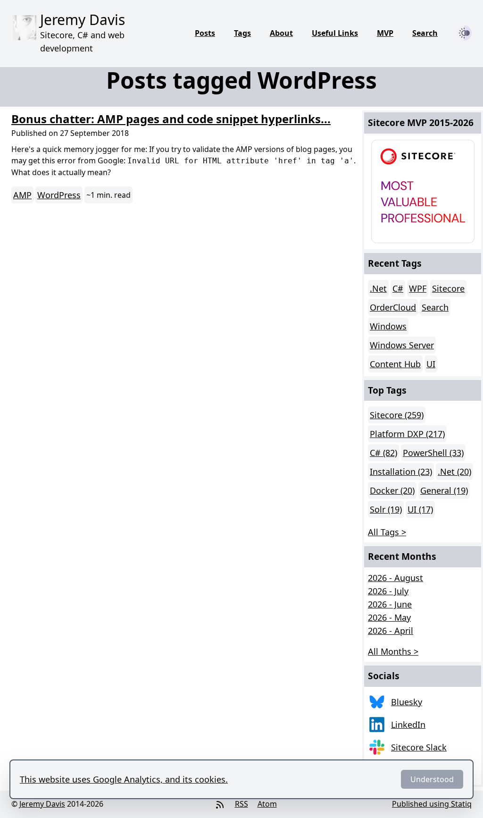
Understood (432, 779)
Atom (267, 804)
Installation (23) (401, 471)
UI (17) (420, 509)
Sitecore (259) (397, 415)
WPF (417, 288)
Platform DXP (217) (407, 433)
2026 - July (388, 591)
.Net (378, 288)
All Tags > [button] (387, 532)
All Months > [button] (393, 651)
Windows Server (402, 345)
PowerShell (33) (433, 452)
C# (397, 288)
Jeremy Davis (42, 804)
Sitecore (448, 288)
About (281, 33)
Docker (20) (392, 490)
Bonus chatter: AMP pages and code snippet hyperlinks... (171, 118)
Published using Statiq (432, 804)
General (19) (444, 490)
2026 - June (390, 604)
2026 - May (389, 617)
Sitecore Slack (419, 747)
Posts (205, 33)
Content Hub (395, 364)
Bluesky (406, 702)
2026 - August (395, 577)
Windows (388, 326)
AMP (22, 195)
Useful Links (335, 33)
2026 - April (390, 630)
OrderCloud (393, 307)
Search (425, 33)
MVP (385, 33)
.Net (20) (454, 471)
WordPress (59, 195)
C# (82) (383, 452)
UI (430, 364)
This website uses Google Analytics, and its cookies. (124, 779)
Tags (242, 33)
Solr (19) (386, 509)
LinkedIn (408, 724)
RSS (241, 804)
